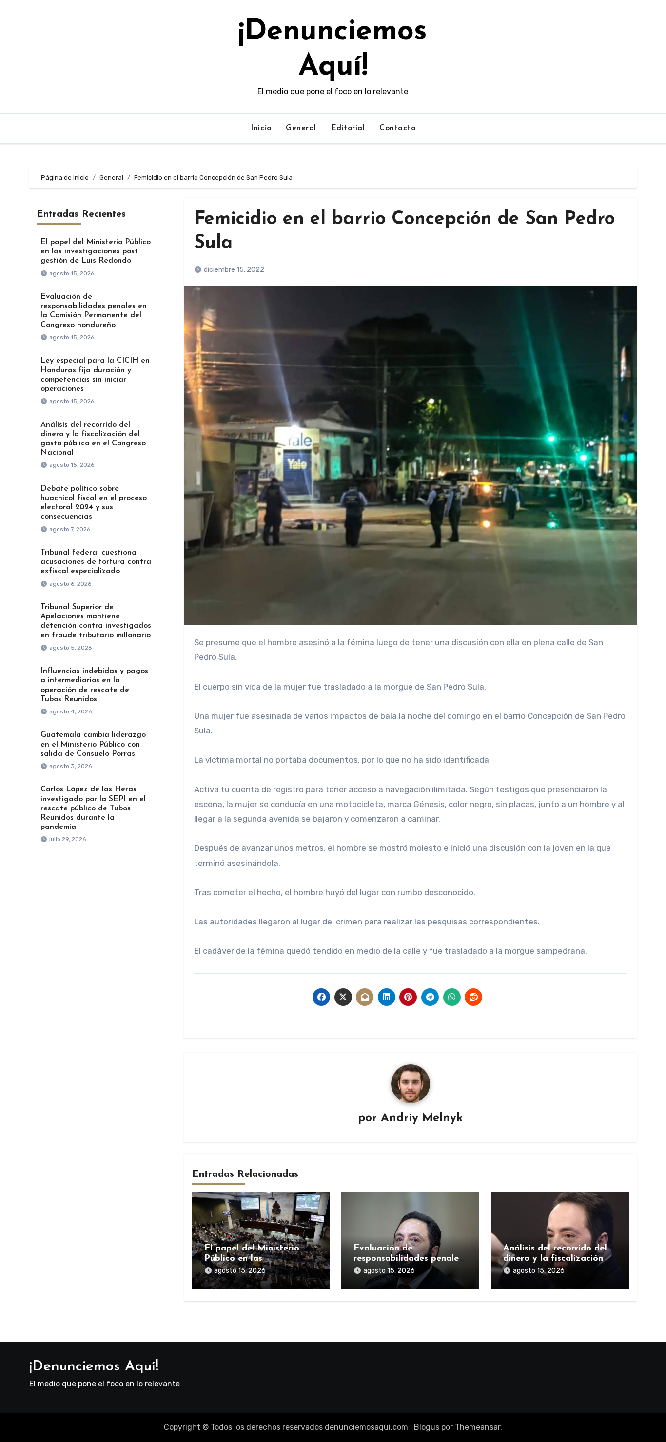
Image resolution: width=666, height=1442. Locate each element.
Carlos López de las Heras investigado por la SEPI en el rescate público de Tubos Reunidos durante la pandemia (93, 808)
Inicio (261, 128)
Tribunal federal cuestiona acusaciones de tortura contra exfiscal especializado (95, 562)
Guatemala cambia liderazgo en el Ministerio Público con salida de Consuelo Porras (93, 744)
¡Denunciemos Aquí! (93, 1366)
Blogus (426, 1427)
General (301, 128)
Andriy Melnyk (422, 1118)
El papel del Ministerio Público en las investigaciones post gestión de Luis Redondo (95, 251)
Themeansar (477, 1427)
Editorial (348, 128)
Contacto (397, 128)
